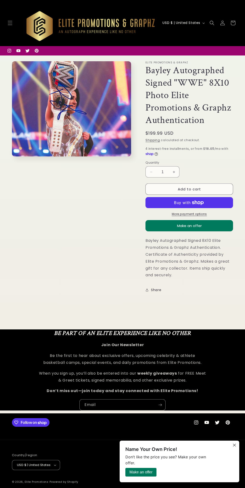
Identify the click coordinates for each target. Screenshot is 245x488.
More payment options (189, 214)
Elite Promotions (37, 482)
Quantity (152, 162)
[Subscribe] (160, 404)
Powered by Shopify (64, 482)
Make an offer (189, 227)
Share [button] (156, 290)
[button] (10, 23)
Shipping (152, 140)
